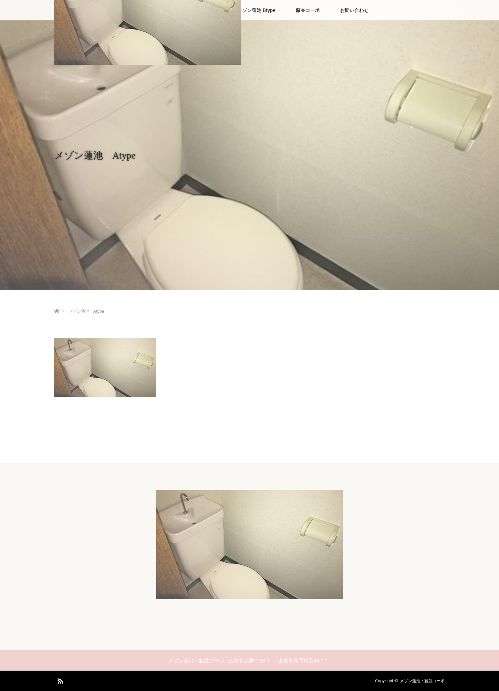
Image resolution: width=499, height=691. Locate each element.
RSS (59, 680)
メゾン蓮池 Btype (257, 10)
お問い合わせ (354, 10)
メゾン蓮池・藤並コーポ (422, 681)
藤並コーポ (308, 10)
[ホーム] (56, 303)
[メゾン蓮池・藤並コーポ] (249, 594)
